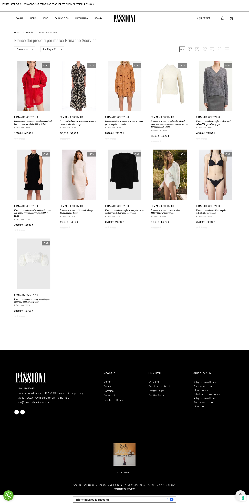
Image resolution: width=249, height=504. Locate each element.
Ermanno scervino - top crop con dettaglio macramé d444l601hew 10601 (31, 301)
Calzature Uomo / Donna (206, 394)
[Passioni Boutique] (124, 18)
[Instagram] (22, 412)
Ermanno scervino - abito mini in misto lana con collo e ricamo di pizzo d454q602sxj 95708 (32, 213)
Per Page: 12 (50, 49)
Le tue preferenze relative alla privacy (139, 499)
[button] (182, 49)
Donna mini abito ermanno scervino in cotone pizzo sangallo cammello (124, 123)
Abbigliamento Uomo (204, 398)
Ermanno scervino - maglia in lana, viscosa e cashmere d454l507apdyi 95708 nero (124, 212)
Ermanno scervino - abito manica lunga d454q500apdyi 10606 (76, 212)
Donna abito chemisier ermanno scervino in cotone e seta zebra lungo (78, 123)
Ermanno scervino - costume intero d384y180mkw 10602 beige (165, 212)
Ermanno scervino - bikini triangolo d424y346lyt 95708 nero (211, 212)
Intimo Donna (200, 390)
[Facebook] (16, 412)
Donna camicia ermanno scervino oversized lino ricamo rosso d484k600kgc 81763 (32, 123)
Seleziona (22, 49)
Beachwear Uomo (203, 402)
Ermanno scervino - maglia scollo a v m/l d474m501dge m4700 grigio (213, 123)
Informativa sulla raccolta (92, 499)
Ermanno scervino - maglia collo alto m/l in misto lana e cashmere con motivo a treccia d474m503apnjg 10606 (169, 124)
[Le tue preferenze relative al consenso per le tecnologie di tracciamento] (243, 498)
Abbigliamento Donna (204, 382)
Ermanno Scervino (26, 117)
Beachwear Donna (203, 386)
